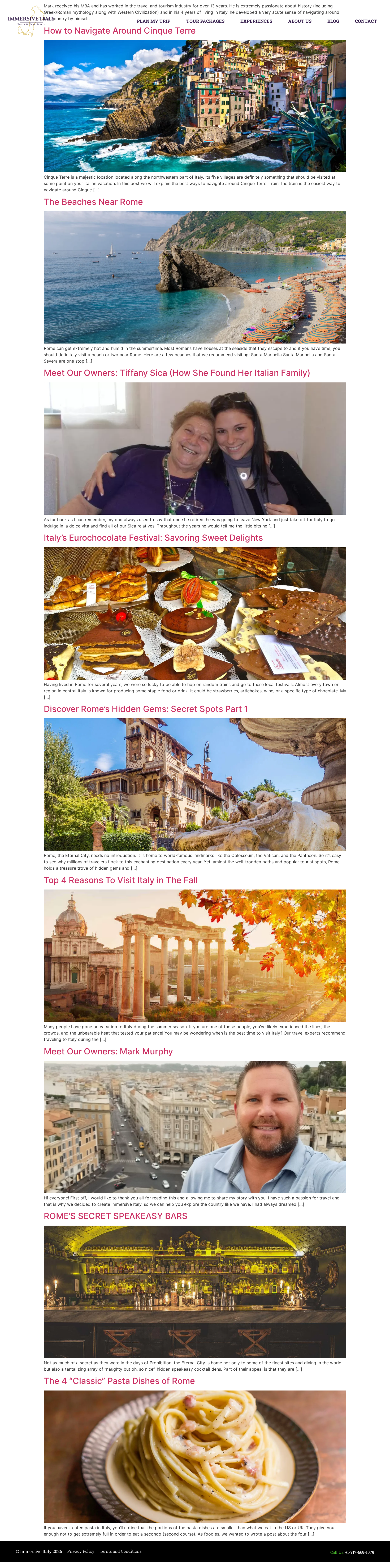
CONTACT (366, 21)
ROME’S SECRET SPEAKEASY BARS (116, 1216)
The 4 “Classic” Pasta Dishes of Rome (119, 1381)
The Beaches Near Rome (93, 202)
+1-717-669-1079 (359, 1552)
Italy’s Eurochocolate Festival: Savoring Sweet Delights (153, 537)
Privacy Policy (80, 1551)
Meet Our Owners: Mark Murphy (108, 1051)
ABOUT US (299, 21)
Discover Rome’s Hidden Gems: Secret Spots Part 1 (146, 709)
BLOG (333, 21)
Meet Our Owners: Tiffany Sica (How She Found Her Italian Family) (177, 373)
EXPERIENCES (256, 21)
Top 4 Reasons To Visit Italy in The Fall (121, 880)
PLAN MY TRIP (153, 21)
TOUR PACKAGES (205, 21)
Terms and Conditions (120, 1551)
